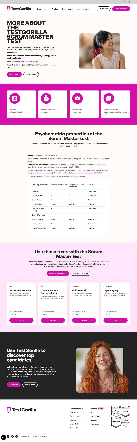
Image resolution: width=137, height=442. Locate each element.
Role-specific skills (15, 112)
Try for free (103, 9)
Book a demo (31, 74)
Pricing (55, 9)
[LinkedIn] (16, 436)
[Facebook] (8, 436)
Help (128, 2)
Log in (123, 2)
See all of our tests (80, 273)
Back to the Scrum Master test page (22, 61)
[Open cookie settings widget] (3, 437)
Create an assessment (58, 273)
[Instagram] (12, 436)
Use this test (14, 74)
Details (21, 320)
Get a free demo (121, 9)
